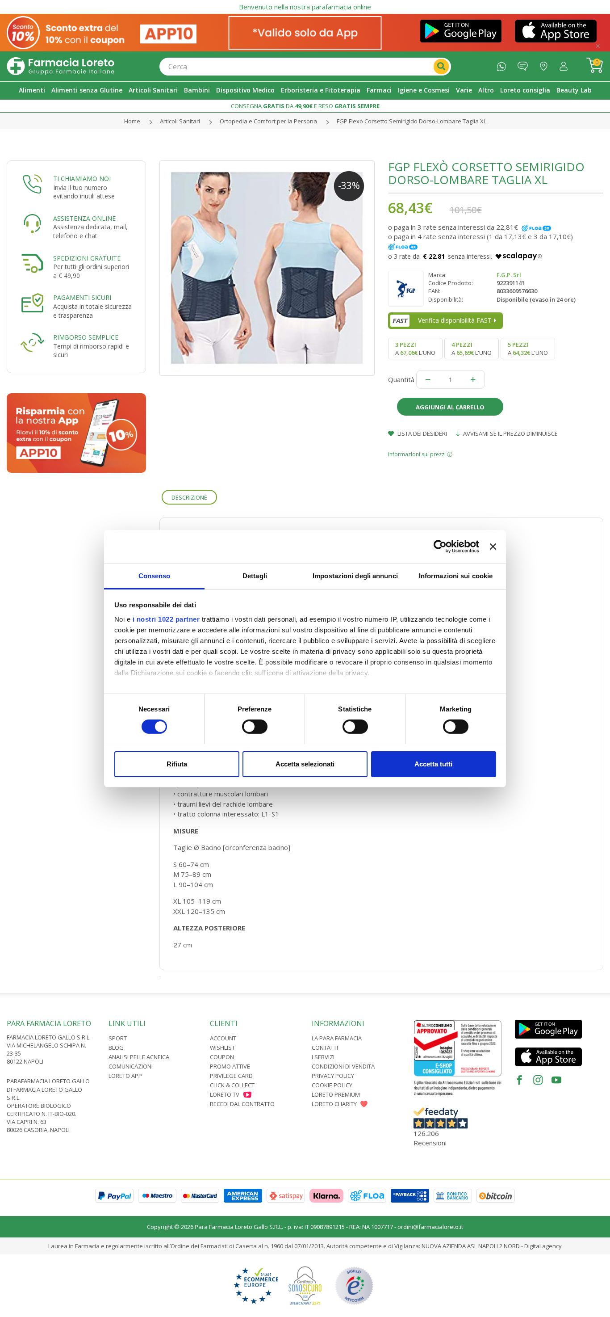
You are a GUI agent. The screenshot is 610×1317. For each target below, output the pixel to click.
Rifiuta (177, 763)
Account (223, 1038)
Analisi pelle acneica (139, 1057)
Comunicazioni (131, 1066)
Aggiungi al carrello (450, 407)
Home (132, 121)
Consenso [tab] (154, 575)
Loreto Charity (334, 1104)
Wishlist (222, 1048)
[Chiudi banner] (493, 546)
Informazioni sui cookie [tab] (456, 575)
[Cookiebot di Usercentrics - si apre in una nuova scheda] (440, 546)
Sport (118, 1038)
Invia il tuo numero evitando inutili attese (84, 192)
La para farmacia (337, 1038)
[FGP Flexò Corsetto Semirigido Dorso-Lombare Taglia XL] (267, 268)
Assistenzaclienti (525, 64)
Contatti (325, 1048)
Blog (116, 1048)
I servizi (323, 1057)
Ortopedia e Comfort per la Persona (268, 121)
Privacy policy (333, 1076)
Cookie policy (332, 1085)
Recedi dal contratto (242, 1104)
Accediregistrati (565, 64)
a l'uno (415, 349)
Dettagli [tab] (254, 575)
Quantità (401, 379)
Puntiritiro (545, 64)
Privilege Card (231, 1076)
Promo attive (230, 1066)
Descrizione (189, 497)
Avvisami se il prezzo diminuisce (510, 433)
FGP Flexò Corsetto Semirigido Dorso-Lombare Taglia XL (411, 121)
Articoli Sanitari (180, 121)
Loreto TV (224, 1094)
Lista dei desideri (421, 433)
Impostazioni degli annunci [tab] (355, 575)
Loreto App (125, 1076)
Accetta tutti (433, 763)
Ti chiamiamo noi (82, 178)
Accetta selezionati (305, 763)
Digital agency (543, 1246)
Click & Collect (232, 1085)
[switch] (254, 727)
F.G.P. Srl (509, 275)
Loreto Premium (336, 1094)
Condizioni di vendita (343, 1066)
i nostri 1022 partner (166, 619)
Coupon (222, 1057)
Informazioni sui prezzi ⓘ (420, 454)
